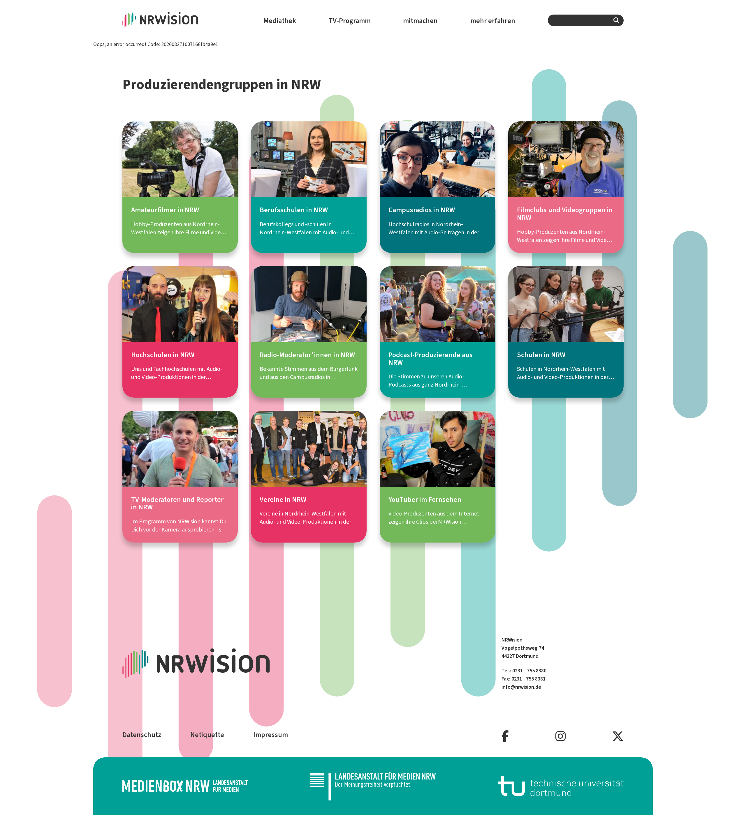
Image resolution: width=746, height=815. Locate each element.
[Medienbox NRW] (185, 786)
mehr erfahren (492, 20)
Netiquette (207, 734)
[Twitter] (618, 736)
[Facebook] (505, 736)
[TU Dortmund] (561, 786)
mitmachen (420, 20)
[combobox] (586, 20)
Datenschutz (141, 734)
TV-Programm (350, 20)
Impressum (270, 734)
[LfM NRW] (373, 786)
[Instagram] (560, 736)
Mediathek (279, 20)
